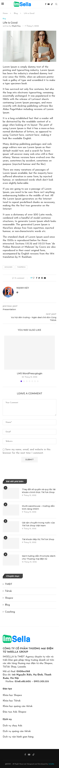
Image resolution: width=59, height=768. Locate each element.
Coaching (10, 612)
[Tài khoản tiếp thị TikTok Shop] (11, 543)
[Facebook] (45, 4)
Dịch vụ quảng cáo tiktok (17, 731)
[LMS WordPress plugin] (29, 353)
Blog (16, 13)
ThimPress (21, 267)
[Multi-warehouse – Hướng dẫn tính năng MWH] (11, 510)
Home (5, 13)
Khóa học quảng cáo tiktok (18, 706)
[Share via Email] (45, 278)
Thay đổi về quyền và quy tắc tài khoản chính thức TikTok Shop (38, 491)
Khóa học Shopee (12, 695)
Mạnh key (16, 26)
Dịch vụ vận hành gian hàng (18, 737)
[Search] (56, 4)
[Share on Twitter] (39, 278)
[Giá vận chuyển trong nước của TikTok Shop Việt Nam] (11, 526)
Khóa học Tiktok (12, 701)
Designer (8, 267)
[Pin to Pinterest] (42, 278)
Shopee (9, 598)
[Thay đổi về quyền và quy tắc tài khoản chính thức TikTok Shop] (11, 493)
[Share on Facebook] (36, 278)
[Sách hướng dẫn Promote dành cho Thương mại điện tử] (11, 559)
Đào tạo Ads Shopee (14, 712)
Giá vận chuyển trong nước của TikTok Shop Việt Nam (38, 524)
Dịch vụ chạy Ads (12, 726)
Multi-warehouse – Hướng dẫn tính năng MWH (38, 507)
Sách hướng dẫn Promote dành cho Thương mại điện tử (38, 557)
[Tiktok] (52, 4)
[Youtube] (49, 4)
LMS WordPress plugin (29, 373)
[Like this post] (33, 278)
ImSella (51, 764)
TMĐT (8, 584)
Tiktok (8, 591)
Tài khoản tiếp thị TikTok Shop (38, 539)
